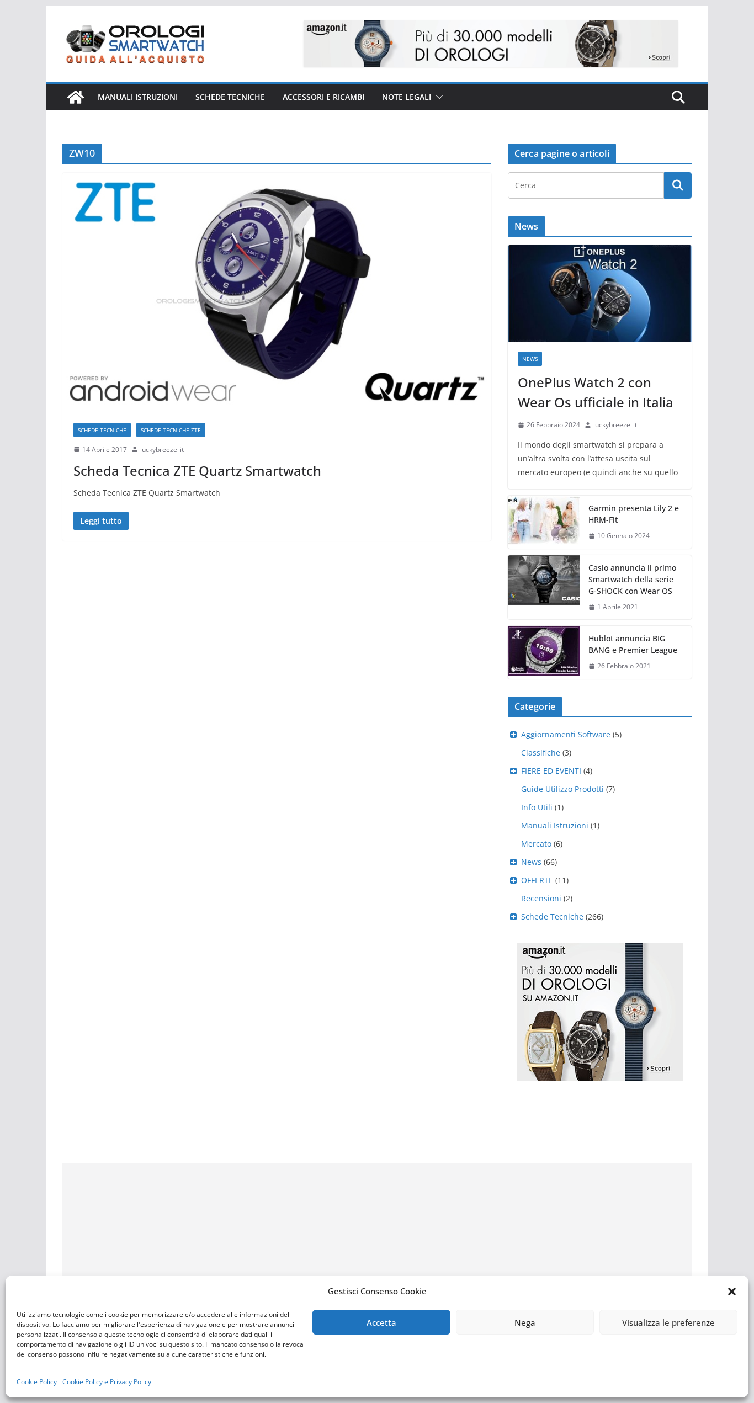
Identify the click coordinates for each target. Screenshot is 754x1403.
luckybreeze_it (162, 449)
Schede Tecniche (230, 97)
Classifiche (540, 752)
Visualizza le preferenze (668, 1322)
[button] (731, 1291)
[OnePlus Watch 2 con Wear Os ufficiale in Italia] (600, 293)
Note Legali (406, 97)
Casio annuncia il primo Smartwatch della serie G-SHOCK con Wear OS (632, 579)
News (530, 359)
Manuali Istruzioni (554, 825)
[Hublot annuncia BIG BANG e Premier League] (544, 652)
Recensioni (541, 898)
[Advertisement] (377, 1240)
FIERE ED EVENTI (551, 771)
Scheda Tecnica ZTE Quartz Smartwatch (197, 470)
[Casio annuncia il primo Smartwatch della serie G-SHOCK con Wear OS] (544, 587)
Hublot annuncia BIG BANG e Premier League (632, 644)
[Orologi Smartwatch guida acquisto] (75, 97)
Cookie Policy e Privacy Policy (106, 1381)
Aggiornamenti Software (565, 734)
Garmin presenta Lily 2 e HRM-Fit (633, 514)
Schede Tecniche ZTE (171, 430)
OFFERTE (537, 880)
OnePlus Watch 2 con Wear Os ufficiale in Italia (595, 392)
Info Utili (537, 807)
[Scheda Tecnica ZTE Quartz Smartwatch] (276, 292)
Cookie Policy (37, 1381)
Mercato (536, 843)
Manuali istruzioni (138, 97)
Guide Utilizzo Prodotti (562, 789)
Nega (524, 1322)
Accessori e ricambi (323, 97)
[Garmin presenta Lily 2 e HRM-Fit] (544, 522)
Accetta (381, 1322)
